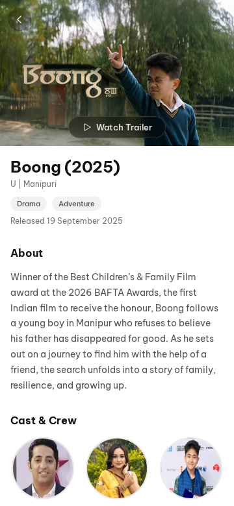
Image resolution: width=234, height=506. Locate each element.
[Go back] (19, 19)
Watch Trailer (124, 127)
